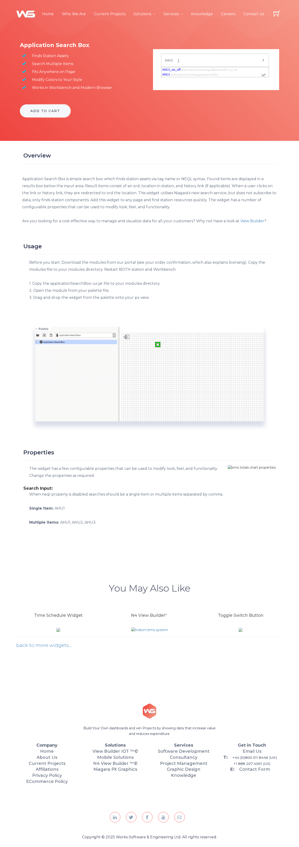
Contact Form (254, 769)
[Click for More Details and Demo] (58, 630)
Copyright (92, 837)
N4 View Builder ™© (115, 763)
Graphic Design (183, 769)
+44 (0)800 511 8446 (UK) (254, 757)
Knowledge (202, 14)
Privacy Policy (47, 775)
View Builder (252, 221)
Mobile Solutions (115, 757)
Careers (228, 14)
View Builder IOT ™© (115, 751)
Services (171, 14)
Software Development (184, 751)
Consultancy (183, 757)
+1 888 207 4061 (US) (252, 763)
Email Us (252, 751)
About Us (47, 757)
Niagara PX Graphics (115, 769)
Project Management (183, 763)
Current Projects (109, 14)
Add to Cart (45, 111)
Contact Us (253, 14)
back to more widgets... (43, 645)
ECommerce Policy (47, 781)
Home (48, 14)
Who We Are (74, 14)
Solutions (142, 14)
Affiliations (47, 769)
